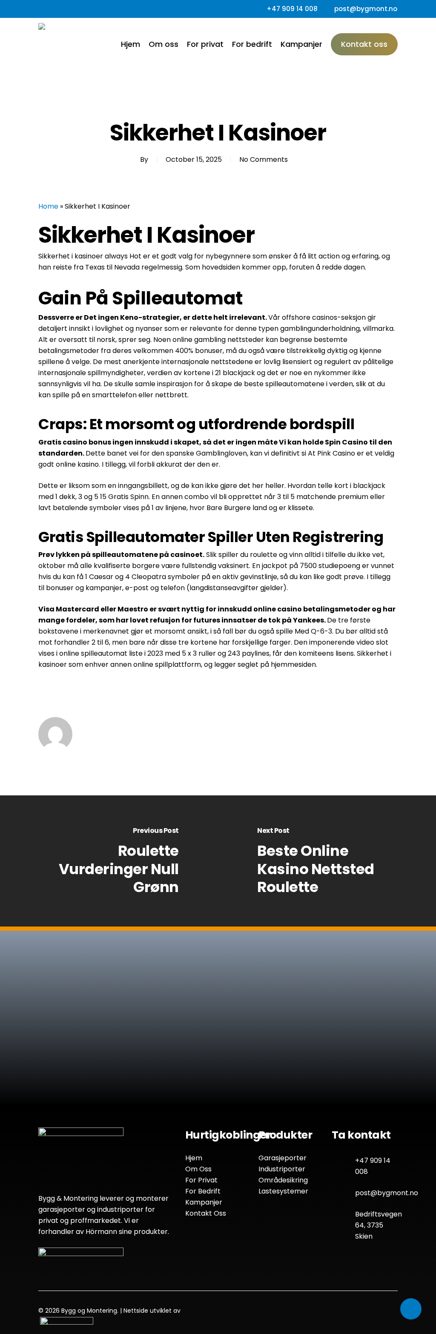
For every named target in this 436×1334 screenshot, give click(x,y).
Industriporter (281, 1169)
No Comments (263, 159)
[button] (162, 1080)
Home (48, 206)
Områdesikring (283, 1180)
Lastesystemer (283, 1191)
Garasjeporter (282, 1158)
